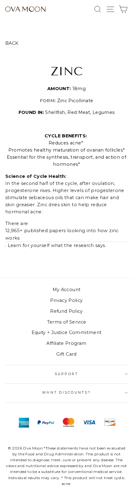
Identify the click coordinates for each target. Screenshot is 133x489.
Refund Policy (66, 311)
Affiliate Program (66, 343)
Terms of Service (66, 322)
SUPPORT (67, 374)
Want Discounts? (66, 393)
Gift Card (66, 354)
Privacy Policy (66, 300)
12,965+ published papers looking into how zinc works (62, 234)
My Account (67, 289)
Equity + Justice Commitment (67, 332)
